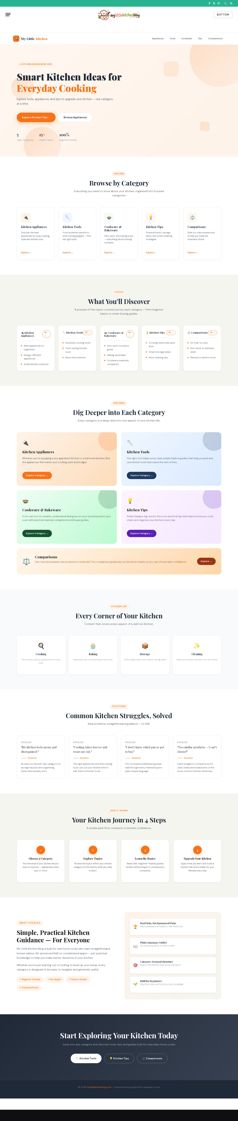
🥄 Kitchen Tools (86, 1058)
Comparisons (215, 38)
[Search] (230, 3)
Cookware (186, 38)
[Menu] (8, 14)
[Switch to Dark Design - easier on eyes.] (225, 3)
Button (223, 14)
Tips (200, 38)
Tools (172, 38)
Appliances (158, 38)
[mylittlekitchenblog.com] (119, 14)
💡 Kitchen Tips (119, 1058)
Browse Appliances (75, 117)
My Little (31, 38)
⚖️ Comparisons (152, 1058)
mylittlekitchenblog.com (99, 1087)
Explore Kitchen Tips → (36, 117)
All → (45, 334)
